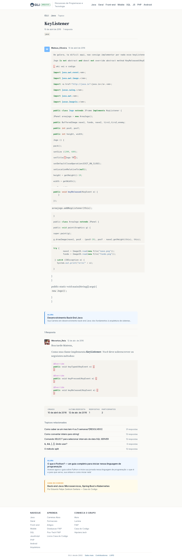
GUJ (46, 15)
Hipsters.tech (80, 532)
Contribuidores (102, 555)
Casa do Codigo (81, 529)
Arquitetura (35, 547)
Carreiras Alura (53, 517)
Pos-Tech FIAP (54, 532)
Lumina (77, 521)
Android (148, 4)
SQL (128, 4)
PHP (139, 4)
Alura (76, 517)
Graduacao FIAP (54, 529)
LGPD (112, 555)
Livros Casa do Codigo (57, 536)
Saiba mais (89, 555)
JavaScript (35, 536)
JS (134, 4)
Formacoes (52, 521)
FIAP (76, 525)
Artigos (50, 525)
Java (93, 4)
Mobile (121, 4)
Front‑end (111, 4)
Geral (101, 4)
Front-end (34, 525)
